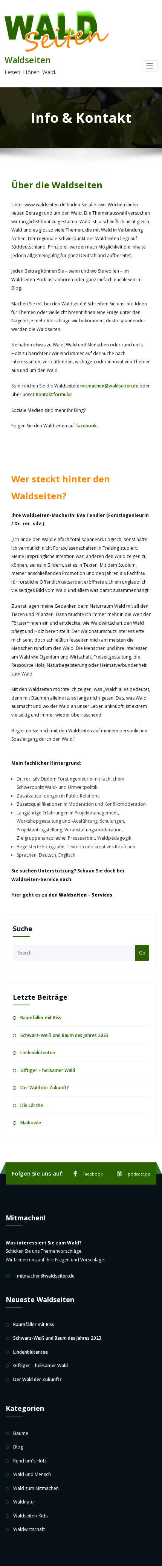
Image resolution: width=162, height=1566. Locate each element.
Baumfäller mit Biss (40, 1017)
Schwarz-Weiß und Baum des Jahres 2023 (64, 1035)
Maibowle (30, 1122)
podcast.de (139, 1174)
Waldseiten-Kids (30, 1516)
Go (142, 953)
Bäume (20, 1433)
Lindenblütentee (37, 1052)
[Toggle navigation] (150, 66)
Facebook (93, 1174)
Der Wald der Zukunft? (44, 1087)
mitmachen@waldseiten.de (46, 1276)
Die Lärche (31, 1105)
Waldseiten (27, 60)
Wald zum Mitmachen (36, 1488)
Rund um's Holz (29, 1461)
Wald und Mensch (32, 1474)
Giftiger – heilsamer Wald (47, 1070)
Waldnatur (24, 1502)
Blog (18, 1447)
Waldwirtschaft (29, 1529)
